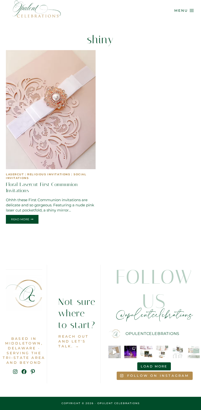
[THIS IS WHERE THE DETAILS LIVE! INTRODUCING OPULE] (178, 352)
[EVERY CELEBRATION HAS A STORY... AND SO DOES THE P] (194, 352)
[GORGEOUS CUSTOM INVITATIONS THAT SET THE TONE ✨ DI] (114, 352)
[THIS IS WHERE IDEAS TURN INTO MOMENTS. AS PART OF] (162, 352)
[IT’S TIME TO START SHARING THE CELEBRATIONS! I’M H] (130, 352)
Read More (24, 220)
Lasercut (15, 174)
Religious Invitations (48, 174)
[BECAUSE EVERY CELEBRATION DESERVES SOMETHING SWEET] (146, 352)
